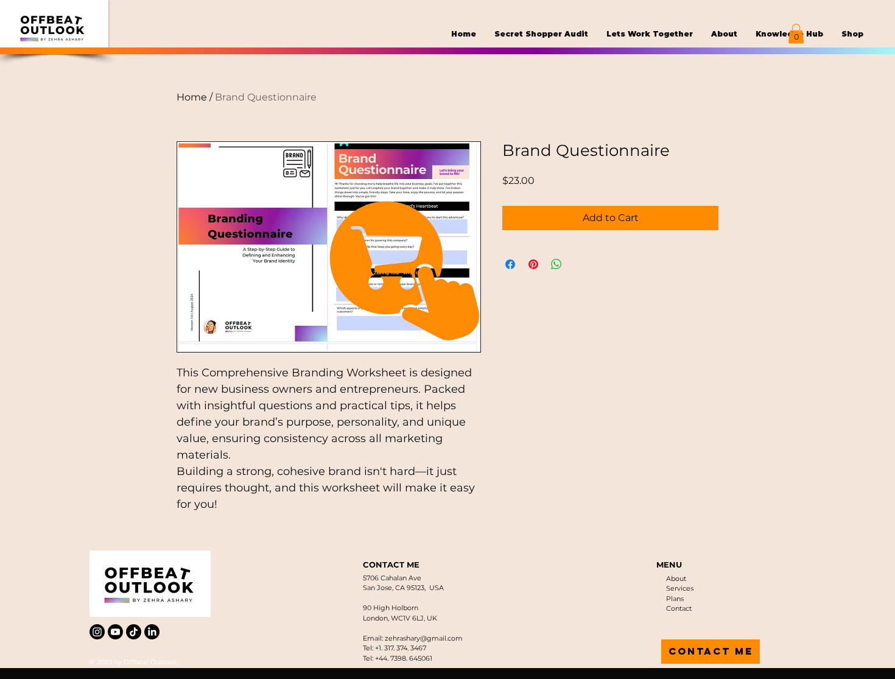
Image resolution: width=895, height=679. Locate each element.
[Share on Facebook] (510, 264)
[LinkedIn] (152, 631)
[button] (796, 33)
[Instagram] (97, 631)
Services (679, 588)
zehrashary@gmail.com (424, 638)
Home (192, 97)
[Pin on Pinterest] (533, 264)
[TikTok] (133, 631)
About (676, 578)
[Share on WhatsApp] (556, 264)
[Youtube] (115, 631)
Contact (679, 608)
